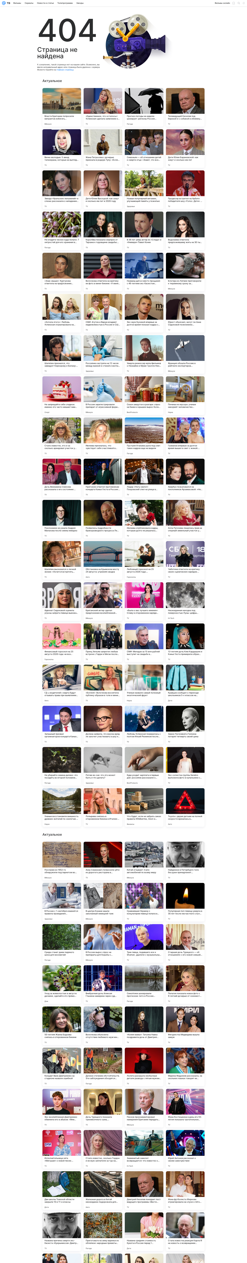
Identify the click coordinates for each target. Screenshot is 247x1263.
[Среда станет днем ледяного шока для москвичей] (61, 1108)
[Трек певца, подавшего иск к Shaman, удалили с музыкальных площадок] (144, 1108)
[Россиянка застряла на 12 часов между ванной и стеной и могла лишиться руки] (103, 354)
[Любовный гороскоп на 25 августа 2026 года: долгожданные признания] (144, 560)
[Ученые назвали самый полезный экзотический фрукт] (144, 684)
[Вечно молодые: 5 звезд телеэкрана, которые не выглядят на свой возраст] (61, 148)
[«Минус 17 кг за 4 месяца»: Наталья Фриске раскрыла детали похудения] (61, 931)
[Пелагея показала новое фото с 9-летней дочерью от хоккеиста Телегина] (185, 1149)
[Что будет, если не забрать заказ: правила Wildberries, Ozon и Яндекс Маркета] (144, 807)
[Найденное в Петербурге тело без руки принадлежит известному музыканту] (185, 1025)
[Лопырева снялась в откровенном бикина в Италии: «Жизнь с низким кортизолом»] (103, 807)
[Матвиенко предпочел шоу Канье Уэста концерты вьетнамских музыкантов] (185, 972)
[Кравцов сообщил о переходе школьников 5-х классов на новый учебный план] (185, 684)
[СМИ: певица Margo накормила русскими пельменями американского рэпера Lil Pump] (61, 972)
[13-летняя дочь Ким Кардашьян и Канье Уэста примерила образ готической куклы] (185, 642)
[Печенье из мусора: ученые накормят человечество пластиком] (185, 395)
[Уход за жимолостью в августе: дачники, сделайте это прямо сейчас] (61, 1149)
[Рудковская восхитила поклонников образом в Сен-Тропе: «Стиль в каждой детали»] (185, 848)
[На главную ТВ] (8, 3)
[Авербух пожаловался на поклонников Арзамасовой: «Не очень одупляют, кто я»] (185, 478)
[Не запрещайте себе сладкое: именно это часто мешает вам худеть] (61, 395)
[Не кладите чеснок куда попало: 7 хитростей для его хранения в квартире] (61, 231)
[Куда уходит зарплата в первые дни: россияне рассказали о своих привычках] (144, 766)
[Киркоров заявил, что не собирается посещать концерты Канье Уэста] (185, 890)
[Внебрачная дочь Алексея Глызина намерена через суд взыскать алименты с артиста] (103, 1149)
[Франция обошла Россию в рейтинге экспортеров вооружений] (185, 354)
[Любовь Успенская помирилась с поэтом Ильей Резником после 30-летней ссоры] (144, 725)
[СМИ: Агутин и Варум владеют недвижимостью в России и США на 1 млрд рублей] (103, 313)
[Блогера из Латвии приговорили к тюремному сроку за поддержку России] (185, 272)
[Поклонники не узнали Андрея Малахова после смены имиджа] (61, 519)
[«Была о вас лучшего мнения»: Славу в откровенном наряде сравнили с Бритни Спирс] (144, 601)
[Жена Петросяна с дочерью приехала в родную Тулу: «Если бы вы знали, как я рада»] (103, 148)
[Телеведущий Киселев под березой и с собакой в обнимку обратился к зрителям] (185, 107)
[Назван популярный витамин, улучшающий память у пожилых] (144, 189)
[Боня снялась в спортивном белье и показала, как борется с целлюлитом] (144, 931)
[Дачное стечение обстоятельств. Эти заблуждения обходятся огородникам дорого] (103, 1231)
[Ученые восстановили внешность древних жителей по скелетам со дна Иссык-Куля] (61, 807)
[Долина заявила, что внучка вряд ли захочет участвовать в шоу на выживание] (103, 725)
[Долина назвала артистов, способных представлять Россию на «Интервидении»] (144, 848)
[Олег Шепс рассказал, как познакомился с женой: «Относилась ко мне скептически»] (61, 848)
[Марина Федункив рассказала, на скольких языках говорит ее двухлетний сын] (185, 1231)
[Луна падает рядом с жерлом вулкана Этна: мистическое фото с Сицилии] (61, 890)
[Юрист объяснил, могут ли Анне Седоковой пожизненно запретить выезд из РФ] (185, 313)
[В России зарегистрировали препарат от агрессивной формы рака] (103, 395)
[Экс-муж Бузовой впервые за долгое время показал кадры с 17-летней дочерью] (144, 313)
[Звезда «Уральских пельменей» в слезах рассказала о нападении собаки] (61, 189)
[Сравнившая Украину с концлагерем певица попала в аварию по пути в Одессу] (144, 1067)
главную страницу (64, 69)
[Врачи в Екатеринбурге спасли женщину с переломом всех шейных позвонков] (144, 972)
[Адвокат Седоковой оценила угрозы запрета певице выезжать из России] (61, 601)
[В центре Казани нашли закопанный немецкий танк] (103, 1067)
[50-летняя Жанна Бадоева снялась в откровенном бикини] (61, 1190)
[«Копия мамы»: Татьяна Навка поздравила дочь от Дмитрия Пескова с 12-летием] (144, 1190)
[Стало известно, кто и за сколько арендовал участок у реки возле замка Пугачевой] (61, 437)
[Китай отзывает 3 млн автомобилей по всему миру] (144, 1025)
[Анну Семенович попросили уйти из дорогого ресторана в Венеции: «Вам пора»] (103, 1025)
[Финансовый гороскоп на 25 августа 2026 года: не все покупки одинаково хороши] (61, 642)
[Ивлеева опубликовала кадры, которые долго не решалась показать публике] (144, 519)
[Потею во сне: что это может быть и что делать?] (103, 766)
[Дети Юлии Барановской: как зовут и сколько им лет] (185, 148)
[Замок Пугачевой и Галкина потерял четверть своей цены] (185, 725)
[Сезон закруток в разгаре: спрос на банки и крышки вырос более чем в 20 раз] (144, 395)
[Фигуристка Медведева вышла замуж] (185, 1190)
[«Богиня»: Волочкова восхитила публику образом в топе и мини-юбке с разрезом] (103, 684)
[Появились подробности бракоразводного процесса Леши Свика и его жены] (103, 519)
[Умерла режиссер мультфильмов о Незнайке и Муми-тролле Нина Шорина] (144, 354)
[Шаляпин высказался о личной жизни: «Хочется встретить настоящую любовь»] (61, 560)
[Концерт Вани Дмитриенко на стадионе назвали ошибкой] (61, 1231)
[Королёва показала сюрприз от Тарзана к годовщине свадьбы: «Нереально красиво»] (103, 231)
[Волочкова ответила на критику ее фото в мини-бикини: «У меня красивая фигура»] (103, 272)
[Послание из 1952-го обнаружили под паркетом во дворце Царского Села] (61, 1025)
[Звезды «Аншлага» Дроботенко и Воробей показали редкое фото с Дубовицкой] (103, 972)
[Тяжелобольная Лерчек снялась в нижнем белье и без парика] (103, 931)
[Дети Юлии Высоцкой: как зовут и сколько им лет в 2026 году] (103, 189)
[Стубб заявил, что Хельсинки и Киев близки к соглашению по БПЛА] (103, 848)
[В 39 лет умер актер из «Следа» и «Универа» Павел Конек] (144, 231)
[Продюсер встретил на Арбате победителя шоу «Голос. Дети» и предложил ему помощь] (185, 189)
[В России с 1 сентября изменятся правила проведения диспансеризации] (61, 1067)
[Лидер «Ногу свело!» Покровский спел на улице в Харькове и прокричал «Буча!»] (144, 478)
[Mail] (4, 3)
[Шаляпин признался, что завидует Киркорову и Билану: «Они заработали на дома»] (61, 354)
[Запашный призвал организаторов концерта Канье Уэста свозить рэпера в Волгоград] (61, 725)
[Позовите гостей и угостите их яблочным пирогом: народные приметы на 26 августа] (103, 890)
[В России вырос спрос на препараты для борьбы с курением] (103, 1108)
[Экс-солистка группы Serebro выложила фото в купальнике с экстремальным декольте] (185, 766)
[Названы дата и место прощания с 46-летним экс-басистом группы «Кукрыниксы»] (144, 272)
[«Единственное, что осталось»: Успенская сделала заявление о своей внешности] (103, 107)
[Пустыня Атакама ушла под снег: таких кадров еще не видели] (144, 437)
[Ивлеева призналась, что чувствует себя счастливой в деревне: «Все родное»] (103, 437)
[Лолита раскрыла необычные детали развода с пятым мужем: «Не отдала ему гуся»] (144, 1231)
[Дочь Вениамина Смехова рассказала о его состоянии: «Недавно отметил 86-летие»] (61, 478)
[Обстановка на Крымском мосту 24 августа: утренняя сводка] (103, 560)
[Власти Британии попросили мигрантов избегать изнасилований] (61, 107)
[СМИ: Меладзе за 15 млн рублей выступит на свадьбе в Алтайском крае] (144, 642)
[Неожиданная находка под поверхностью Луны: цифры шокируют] (185, 601)
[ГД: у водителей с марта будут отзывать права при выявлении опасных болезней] (61, 684)
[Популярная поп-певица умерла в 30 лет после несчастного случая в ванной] (185, 1067)
